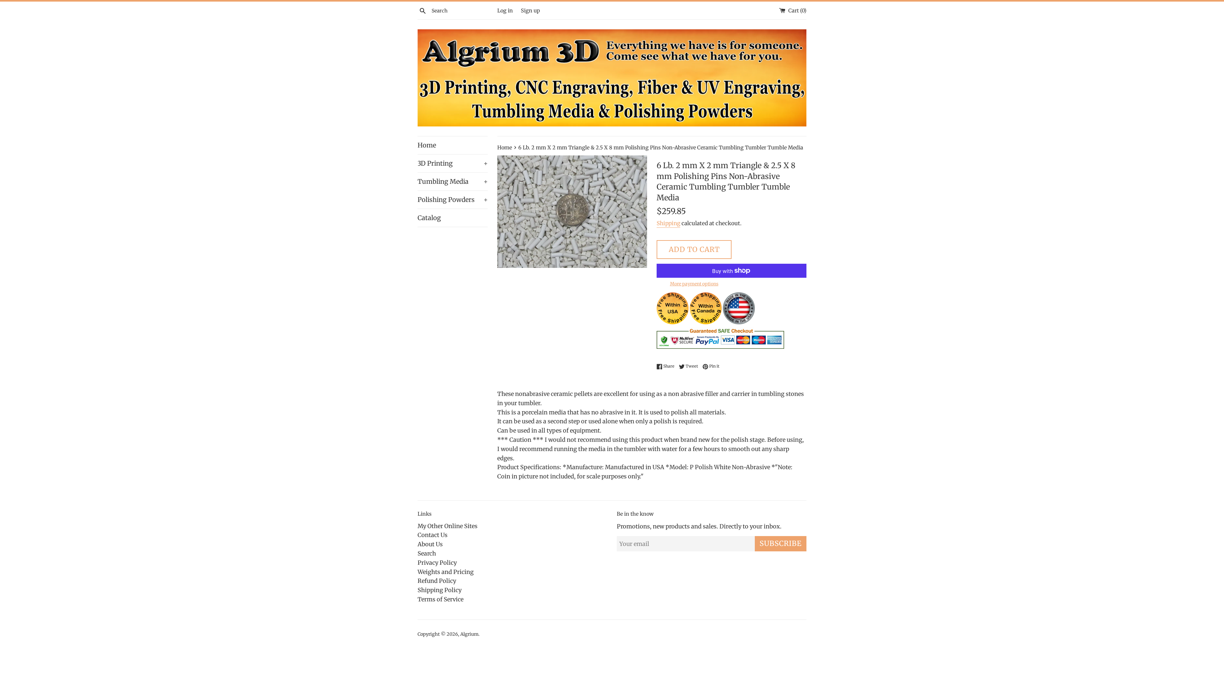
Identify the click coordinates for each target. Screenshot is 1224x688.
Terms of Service (440, 599)
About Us (430, 544)
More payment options (694, 284)
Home (427, 145)
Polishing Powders (453, 200)
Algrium (469, 634)
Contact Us (433, 535)
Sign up (530, 10)
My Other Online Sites (447, 526)
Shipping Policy (440, 590)
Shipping (668, 223)
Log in (505, 10)
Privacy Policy (437, 562)
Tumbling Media (453, 181)
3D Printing (453, 163)
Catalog (429, 218)
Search (427, 553)
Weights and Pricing (446, 572)
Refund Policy (437, 580)
